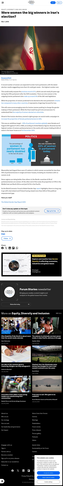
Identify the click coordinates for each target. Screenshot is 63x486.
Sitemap (31, 479)
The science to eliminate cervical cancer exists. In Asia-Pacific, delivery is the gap (46, 337)
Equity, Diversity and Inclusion (14, 9)
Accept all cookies (48, 473)
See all (59, 313)
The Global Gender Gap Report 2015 (13, 202)
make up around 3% (30, 96)
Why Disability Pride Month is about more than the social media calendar (16, 337)
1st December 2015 (28, 130)
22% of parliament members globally (34, 123)
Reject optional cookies (48, 477)
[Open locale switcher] (2, 481)
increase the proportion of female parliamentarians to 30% (21, 119)
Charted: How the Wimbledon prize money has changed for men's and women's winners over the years (44, 366)
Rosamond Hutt (6, 78)
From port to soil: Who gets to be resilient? (43, 395)
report (38, 188)
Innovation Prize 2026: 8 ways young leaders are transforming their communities (14, 396)
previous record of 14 (28, 91)
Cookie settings (48, 482)
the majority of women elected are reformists (28, 112)
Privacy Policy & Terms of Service (31, 476)
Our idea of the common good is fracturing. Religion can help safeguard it (15, 365)
